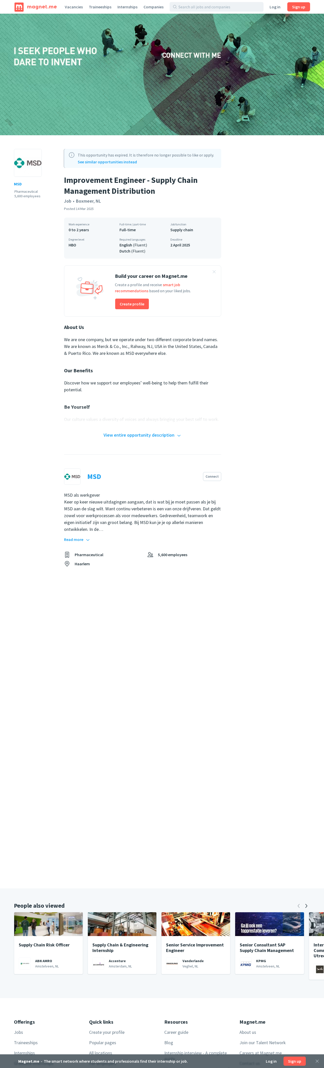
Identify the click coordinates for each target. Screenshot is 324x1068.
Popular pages (102, 1042)
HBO (72, 244)
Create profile (132, 303)
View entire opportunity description (139, 435)
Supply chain (181, 229)
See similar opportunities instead (107, 161)
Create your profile (107, 1032)
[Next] (306, 906)
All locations (100, 1053)
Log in (275, 6)
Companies (154, 6)
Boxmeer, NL (88, 201)
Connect (212, 476)
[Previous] (298, 906)
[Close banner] (214, 272)
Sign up (298, 6)
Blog (168, 1042)
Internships (127, 6)
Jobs (18, 1032)
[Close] (317, 1061)
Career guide (176, 1032)
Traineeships (100, 6)
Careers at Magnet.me (260, 1053)
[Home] (35, 7)
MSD (18, 183)
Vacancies (74, 6)
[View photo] (162, 74)
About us (247, 1032)
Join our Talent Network (262, 1042)
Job (67, 201)
